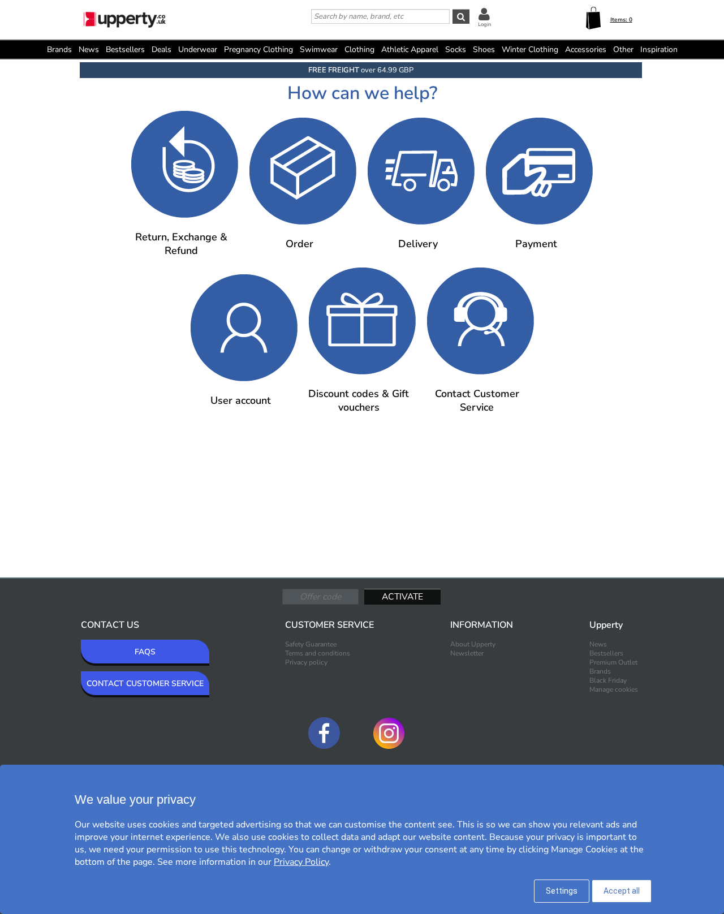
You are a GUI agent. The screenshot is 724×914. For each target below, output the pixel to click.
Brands (59, 49)
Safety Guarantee (311, 644)
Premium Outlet (613, 662)
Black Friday (608, 680)
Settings (562, 890)
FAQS (145, 651)
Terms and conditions (317, 653)
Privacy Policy (301, 862)
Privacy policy (306, 662)
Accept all (622, 890)
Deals (161, 49)
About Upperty (472, 644)
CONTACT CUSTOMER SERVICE (145, 683)
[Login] (484, 13)
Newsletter (467, 653)
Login (484, 24)
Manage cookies (613, 689)
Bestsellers (125, 49)
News (89, 49)
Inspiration (659, 49)
